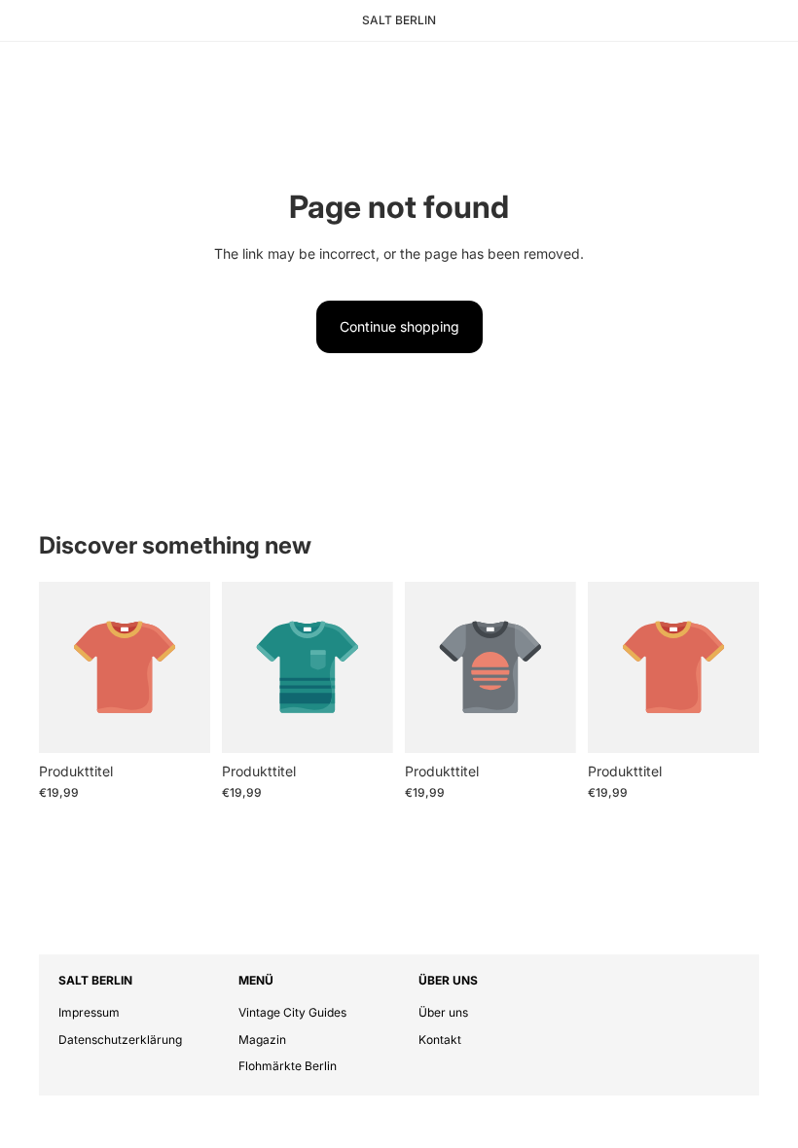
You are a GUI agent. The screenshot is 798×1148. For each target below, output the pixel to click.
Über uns (443, 1012)
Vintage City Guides (292, 1012)
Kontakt (439, 1039)
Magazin (262, 1039)
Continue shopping (399, 326)
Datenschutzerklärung (120, 1039)
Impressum (89, 1012)
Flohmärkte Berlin (287, 1065)
